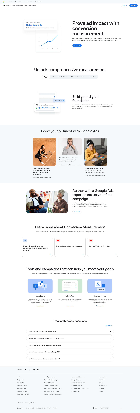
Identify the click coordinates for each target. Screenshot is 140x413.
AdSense (101, 388)
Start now (133, 5)
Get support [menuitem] (38, 1)
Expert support (32, 5)
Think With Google (49, 383)
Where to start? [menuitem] (12, 1)
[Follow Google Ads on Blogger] (25, 369)
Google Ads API (75, 391)
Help (96, 408)
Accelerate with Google (51, 380)
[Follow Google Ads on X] (29, 369)
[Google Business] (3, 2)
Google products (40, 408)
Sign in (125, 5)
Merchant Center (22, 385)
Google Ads (20, 380)
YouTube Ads (20, 383)
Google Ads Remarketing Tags (79, 388)
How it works (19, 5)
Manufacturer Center (23, 394)
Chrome (101, 383)
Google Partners (76, 380)
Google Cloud (103, 385)
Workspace (102, 380)
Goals (13, 5)
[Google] (19, 408)
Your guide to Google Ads (51, 391)
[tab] (46, 77)
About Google (30, 408)
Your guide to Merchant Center (53, 388)
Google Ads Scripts (76, 385)
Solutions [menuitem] (20, 1)
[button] (70, 331)
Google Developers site (78, 383)
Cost (25, 5)
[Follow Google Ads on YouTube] (33, 369)
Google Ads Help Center (51, 385)
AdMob (101, 391)
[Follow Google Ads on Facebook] (38, 369)
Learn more (40, 306)
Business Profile (21, 388)
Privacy (49, 408)
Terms (54, 408)
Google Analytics (22, 391)
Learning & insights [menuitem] (29, 1)
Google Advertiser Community (52, 394)
